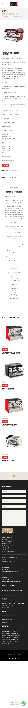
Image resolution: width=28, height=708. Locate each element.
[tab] (14, 188)
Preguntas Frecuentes (8, 619)
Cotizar (6, 165)
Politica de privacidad (8, 616)
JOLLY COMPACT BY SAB (9, 425)
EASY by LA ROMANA (8, 389)
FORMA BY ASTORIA (8, 461)
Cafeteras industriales (13, 170)
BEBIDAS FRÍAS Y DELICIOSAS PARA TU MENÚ (12, 590)
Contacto (4, 623)
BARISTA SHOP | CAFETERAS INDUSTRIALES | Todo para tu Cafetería (13, 14)
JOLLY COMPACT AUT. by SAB (11, 353)
